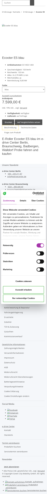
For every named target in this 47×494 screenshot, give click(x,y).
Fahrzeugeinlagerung (13, 312)
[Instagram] (12, 413)
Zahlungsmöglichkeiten (14, 348)
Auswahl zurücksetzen (12, 95)
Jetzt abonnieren (11, 466)
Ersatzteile (8, 317)
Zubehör (8, 322)
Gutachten (8, 331)
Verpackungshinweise (13, 386)
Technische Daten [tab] (29, 127)
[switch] (40, 253)
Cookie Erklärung (11, 391)
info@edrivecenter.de (16, 176)
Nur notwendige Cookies (23, 298)
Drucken (8, 122)
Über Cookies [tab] (37, 201)
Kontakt (7, 430)
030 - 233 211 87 (15, 174)
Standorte (8, 435)
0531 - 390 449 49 (15, 187)
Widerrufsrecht (10, 372)
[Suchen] (32, 3)
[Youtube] (12, 415)
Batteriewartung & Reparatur (17, 307)
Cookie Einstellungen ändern (16, 396)
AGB (6, 367)
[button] (13, 344)
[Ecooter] (41, 59)
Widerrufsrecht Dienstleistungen (18, 377)
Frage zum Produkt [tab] (12, 132)
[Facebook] (12, 410)
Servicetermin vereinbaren (16, 451)
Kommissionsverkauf (13, 336)
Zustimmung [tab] (9, 201)
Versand (23, 108)
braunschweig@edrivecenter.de (21, 189)
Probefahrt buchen (12, 447)
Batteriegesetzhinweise (14, 382)
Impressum (9, 358)
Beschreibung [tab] (10, 127)
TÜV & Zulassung (11, 327)
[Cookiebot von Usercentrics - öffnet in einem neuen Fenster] (33, 193)
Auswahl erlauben (23, 290)
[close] (4, 21)
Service (36, 490)
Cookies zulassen (24, 281)
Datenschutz (9, 362)
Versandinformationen (14, 353)
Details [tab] (23, 201)
